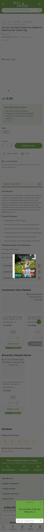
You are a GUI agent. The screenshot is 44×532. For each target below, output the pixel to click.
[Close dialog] (30, 255)
